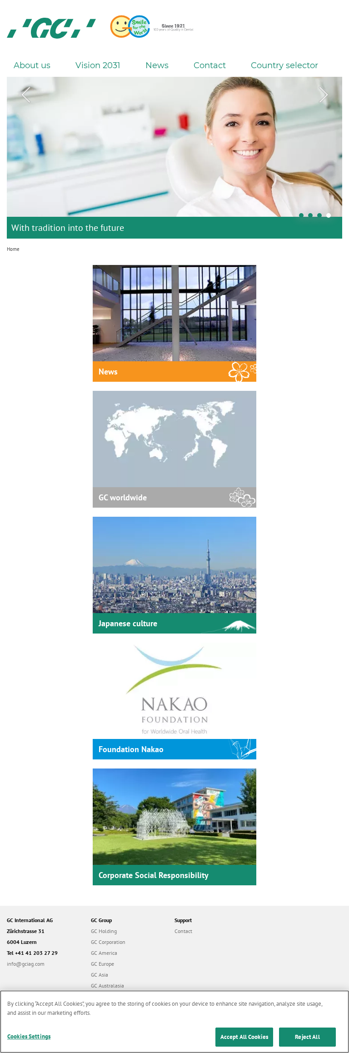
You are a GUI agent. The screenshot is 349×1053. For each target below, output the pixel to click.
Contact (210, 65)
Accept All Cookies (244, 1037)
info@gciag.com (26, 963)
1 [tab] (303, 217)
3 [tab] (321, 217)
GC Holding (104, 931)
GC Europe (102, 963)
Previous (25, 95)
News (157, 65)
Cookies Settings (28, 1036)
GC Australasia (107, 985)
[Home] (51, 27)
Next (323, 95)
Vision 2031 (97, 65)
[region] (174, 1021)
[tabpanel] (174, 158)
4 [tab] (330, 217)
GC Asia (99, 974)
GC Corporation (108, 941)
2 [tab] (312, 217)
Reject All (307, 1037)
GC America (104, 952)
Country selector (284, 65)
